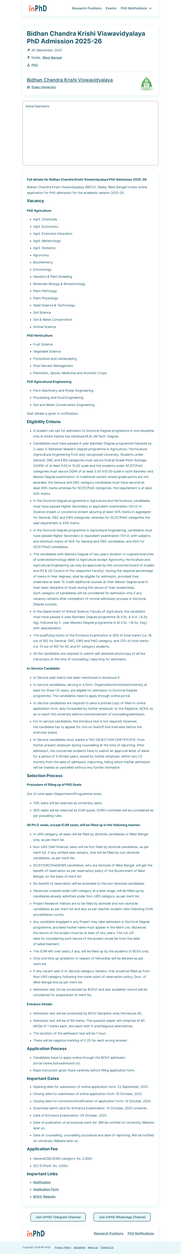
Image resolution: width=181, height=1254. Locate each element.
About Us (93, 1247)
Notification (42, 1182)
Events (111, 8)
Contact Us (107, 1247)
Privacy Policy (63, 1247)
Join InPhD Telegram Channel (58, 1217)
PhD (34, 65)
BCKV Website (44, 1196)
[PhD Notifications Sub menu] (150, 8)
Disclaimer (79, 1247)
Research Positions (87, 8)
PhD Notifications (134, 8)
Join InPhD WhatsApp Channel (122, 1217)
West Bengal (52, 57)
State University (43, 87)
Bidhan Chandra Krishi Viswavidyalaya (70, 79)
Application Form (46, 1189)
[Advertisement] (90, 137)
